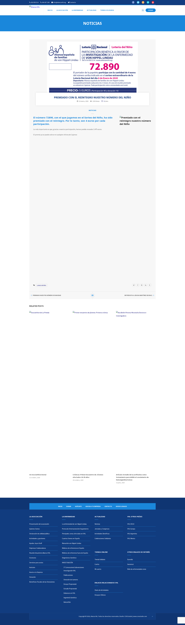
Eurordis (130, 559)
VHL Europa (131, 529)
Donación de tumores (71, 580)
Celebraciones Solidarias (103, 538)
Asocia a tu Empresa (93, 506)
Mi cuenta (98, 569)
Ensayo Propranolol (70, 584)
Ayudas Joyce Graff (35, 543)
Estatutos (32, 558)
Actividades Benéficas (102, 534)
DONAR (150, 10)
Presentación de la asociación (39, 524)
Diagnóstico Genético (69, 558)
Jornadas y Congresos (102, 529)
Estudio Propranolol (70, 589)
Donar (68, 506)
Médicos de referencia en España (73, 548)
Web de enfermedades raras (136, 569)
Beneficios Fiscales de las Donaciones (42, 582)
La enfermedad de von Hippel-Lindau (74, 524)
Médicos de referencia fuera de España (75, 553)
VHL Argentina (132, 534)
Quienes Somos (34, 529)
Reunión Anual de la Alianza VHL (39, 553)
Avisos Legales (121, 506)
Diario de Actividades (102, 590)
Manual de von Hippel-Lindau (71, 543)
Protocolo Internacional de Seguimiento (75, 529)
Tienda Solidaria (100, 559)
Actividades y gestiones (37, 538)
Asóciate (78, 506)
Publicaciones (68, 575)
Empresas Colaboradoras (37, 548)
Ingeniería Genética (70, 598)
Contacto (108, 506)
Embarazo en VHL (69, 593)
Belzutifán (67, 602)
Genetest (130, 564)
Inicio (60, 506)
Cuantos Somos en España (71, 538)
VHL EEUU (130, 524)
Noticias (92, 110)
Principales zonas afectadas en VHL (74, 534)
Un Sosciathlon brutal (37, 475)
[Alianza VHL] (34, 7)
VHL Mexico (131, 538)
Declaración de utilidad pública (39, 534)
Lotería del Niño (41, 285)
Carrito (97, 564)
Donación (32, 577)
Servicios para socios (36, 563)
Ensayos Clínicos (100, 595)
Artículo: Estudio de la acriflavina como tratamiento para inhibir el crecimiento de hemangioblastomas (132, 477)
